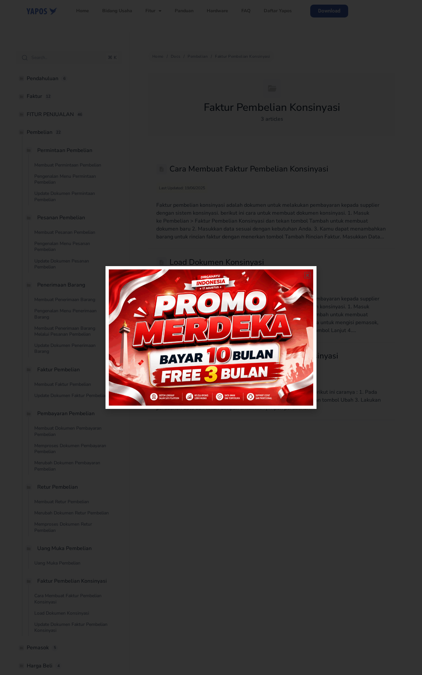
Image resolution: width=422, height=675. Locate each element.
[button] (307, 275)
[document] (211, 337)
